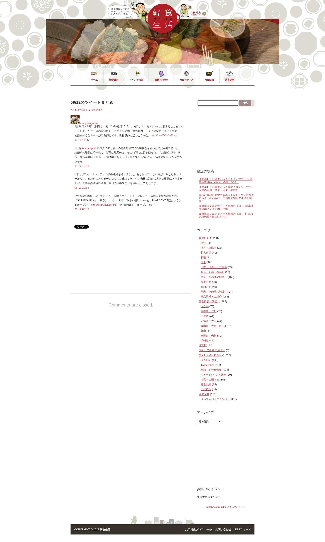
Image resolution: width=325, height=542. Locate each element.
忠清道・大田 (208, 320)
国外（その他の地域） (212, 350)
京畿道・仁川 (208, 311)
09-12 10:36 (81, 166)
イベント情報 (136, 79)
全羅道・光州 (208, 335)
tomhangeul (88, 148)
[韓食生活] (162, 32)
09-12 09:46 (81, 209)
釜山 (203, 330)
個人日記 (206, 360)
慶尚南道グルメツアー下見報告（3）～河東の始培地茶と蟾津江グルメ (226, 215)
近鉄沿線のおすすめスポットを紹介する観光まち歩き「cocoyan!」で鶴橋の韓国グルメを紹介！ (226, 197)
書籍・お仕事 (161, 79)
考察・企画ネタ (210, 379)
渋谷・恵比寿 (208, 247)
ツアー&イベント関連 (213, 374)
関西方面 (206, 286)
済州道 (205, 340)
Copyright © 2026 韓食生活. (92, 529)
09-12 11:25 (81, 139)
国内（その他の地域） (214, 291)
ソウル (205, 306)
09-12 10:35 (81, 187)
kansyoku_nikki (89, 123)
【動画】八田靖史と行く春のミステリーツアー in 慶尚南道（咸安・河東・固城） (226, 189)
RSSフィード (243, 529)
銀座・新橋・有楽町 (212, 272)
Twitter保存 (96, 110)
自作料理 (206, 389)
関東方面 (206, 281)
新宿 (203, 257)
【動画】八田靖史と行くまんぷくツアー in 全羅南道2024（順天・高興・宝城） (225, 181)
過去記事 (229, 79)
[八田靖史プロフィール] (194, 11)
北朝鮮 (203, 345)
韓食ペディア (186, 79)
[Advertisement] (102, 264)
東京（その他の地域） (214, 277)
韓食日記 (113, 79)
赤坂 (203, 262)
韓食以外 (206, 384)
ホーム (94, 79)
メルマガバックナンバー (215, 399)
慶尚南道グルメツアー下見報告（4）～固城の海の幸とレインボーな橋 (226, 207)
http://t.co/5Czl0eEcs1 (164, 135)
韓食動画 (209, 79)
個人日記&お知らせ (210, 355)
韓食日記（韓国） (209, 301)
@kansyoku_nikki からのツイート (226, 506)
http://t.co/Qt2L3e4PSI (104, 204)
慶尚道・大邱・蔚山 (212, 325)
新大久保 (206, 252)
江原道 (205, 316)
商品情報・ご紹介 (211, 296)
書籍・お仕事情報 (211, 369)
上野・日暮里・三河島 (214, 267)
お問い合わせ (223, 529)
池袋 (203, 242)
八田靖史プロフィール (198, 529)
